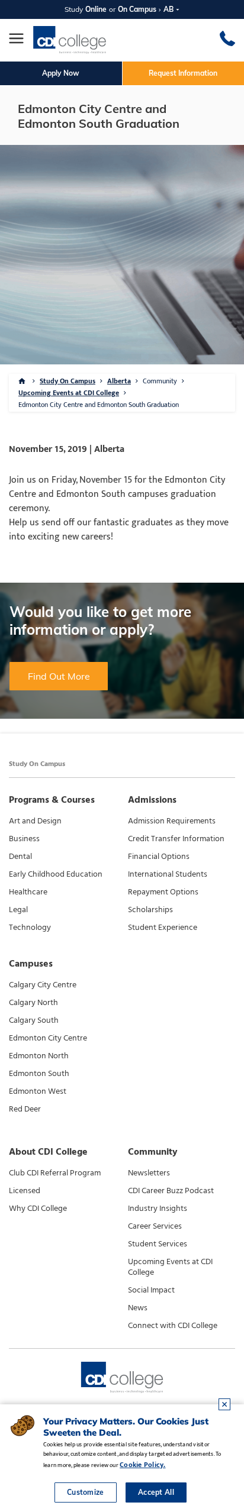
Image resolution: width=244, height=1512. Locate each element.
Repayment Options (163, 892)
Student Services (157, 1244)
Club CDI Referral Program (55, 1173)
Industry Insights (157, 1208)
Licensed (24, 1190)
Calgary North (33, 1002)
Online (96, 9)
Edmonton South (39, 1073)
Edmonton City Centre (48, 1038)
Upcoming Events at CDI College (68, 393)
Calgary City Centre (42, 985)
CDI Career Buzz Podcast (171, 1190)
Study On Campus (67, 381)
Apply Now (60, 73)
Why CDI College (38, 1208)
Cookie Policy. (142, 1465)
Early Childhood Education (55, 874)
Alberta (119, 381)
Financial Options (159, 856)
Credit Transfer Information (176, 838)
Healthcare (28, 892)
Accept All (156, 1492)
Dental (20, 856)
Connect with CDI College (172, 1325)
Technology (30, 927)
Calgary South (34, 1020)
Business (24, 838)
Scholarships (150, 909)
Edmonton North (39, 1056)
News (137, 1308)
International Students (167, 874)
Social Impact (151, 1290)
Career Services (155, 1226)
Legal (18, 909)
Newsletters (149, 1173)
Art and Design (35, 821)
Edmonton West (37, 1091)
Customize (85, 1492)
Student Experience (162, 927)
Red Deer (25, 1109)
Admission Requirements (172, 821)
